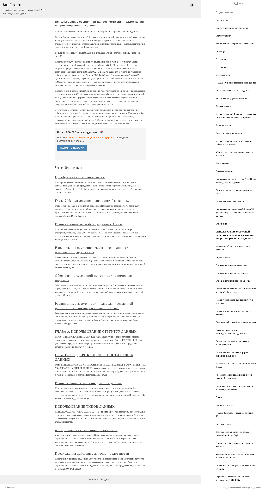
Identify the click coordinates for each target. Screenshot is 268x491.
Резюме (219, 397)
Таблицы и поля (223, 125)
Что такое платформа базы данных (232, 98)
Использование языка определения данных (88, 383)
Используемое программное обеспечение (235, 43)
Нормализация (223, 257)
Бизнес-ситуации (224, 106)
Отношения (221, 223)
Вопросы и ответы (224, 404)
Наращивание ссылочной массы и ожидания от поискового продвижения (91, 249)
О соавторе (221, 59)
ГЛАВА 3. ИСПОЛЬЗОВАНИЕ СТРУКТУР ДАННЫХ (96, 331)
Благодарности (223, 74)
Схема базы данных (225, 171)
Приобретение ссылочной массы (80, 177)
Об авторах (221, 51)
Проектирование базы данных (230, 132)
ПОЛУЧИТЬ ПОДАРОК (72, 148)
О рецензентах (223, 66)
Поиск (239, 3)
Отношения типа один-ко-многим (232, 272)
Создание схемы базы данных (230, 201)
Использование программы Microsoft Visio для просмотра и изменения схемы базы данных (236, 212)
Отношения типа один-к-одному (231, 265)
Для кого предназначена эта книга (232, 27)
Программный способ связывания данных (236, 322)
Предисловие (222, 19)
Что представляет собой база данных (233, 90)
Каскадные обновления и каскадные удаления (241, 488)
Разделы (105, 479)
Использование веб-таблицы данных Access (88, 224)
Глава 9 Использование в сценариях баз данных (92, 200)
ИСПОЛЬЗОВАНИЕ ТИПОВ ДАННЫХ (85, 406)
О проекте (93, 479)
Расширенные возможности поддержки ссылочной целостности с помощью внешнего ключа (94, 305)
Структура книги (224, 35)
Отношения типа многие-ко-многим (233, 280)
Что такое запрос (224, 423)
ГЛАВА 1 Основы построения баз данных (236, 82)
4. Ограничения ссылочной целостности (86, 430)
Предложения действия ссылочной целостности (92, 453)
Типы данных (222, 163)
